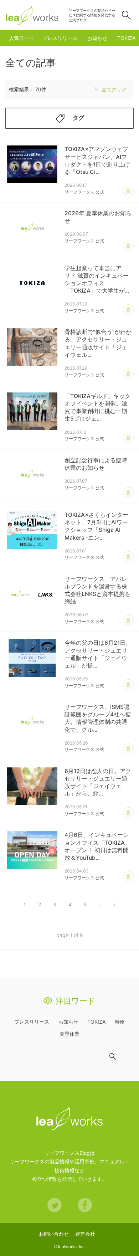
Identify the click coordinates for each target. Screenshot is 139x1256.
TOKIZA (126, 38)
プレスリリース (59, 38)
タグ (78, 118)
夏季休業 (69, 1034)
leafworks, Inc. (72, 1246)
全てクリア (114, 89)
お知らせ (97, 38)
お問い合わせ (54, 1234)
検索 (126, 15)
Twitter (54, 1205)
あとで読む (128, 191)
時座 (120, 1022)
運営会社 (85, 1234)
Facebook (85, 1205)
